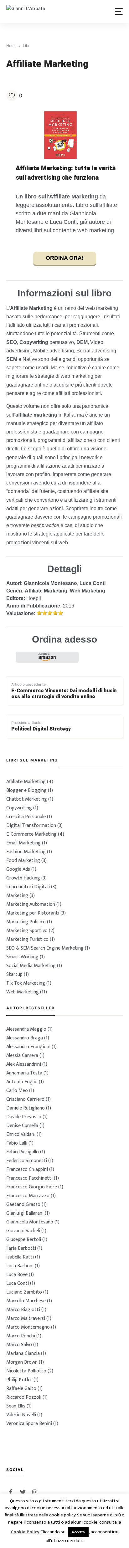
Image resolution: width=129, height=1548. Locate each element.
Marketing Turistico (27, 939)
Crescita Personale (26, 816)
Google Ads (18, 869)
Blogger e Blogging (26, 790)
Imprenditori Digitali (28, 887)
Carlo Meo (17, 1090)
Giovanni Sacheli (23, 1231)
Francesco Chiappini (27, 1169)
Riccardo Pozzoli (23, 1397)
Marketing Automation (30, 904)
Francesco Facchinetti (29, 1178)
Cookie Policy (25, 1532)
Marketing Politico (26, 922)
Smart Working (22, 957)
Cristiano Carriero (25, 1099)
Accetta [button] (78, 1532)
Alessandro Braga (24, 1038)
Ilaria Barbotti (21, 1248)
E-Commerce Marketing (31, 834)
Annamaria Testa (24, 1073)
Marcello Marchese (26, 1301)
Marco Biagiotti (23, 1309)
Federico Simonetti (26, 1160)
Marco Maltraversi (25, 1318)
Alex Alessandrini (23, 1064)
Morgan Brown (22, 1362)
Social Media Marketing (31, 965)
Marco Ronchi (20, 1336)
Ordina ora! (65, 258)
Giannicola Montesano (50, 583)
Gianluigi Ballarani (25, 1213)
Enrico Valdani (20, 1134)
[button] (119, 11)
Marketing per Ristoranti (32, 913)
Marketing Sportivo (27, 930)
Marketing (17, 895)
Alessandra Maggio (26, 1029)
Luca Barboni (20, 1266)
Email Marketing (23, 843)
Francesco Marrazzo (27, 1196)
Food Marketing (23, 860)
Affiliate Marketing (46, 590)
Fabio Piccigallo (22, 1152)
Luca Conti (93, 583)
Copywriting (19, 808)
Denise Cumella (22, 1125)
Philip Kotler (19, 1380)
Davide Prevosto (23, 1117)
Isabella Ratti (20, 1257)
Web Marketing (87, 590)
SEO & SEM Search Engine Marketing (45, 948)
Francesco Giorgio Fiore (31, 1187)
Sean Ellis (15, 1406)
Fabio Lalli (16, 1143)
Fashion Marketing (26, 852)
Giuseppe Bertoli (23, 1239)
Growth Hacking (23, 878)
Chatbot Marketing (26, 799)
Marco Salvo (19, 1344)
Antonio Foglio (22, 1082)
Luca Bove (17, 1274)
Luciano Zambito (24, 1292)
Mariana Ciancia (23, 1353)
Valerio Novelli (21, 1415)
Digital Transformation (31, 825)
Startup (14, 974)
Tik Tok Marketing (25, 983)
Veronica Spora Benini (29, 1423)
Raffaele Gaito (21, 1388)
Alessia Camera (22, 1055)
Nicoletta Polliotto (26, 1371)
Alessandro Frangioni (28, 1047)
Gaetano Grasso (23, 1204)
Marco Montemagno (28, 1327)
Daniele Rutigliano (25, 1108)
